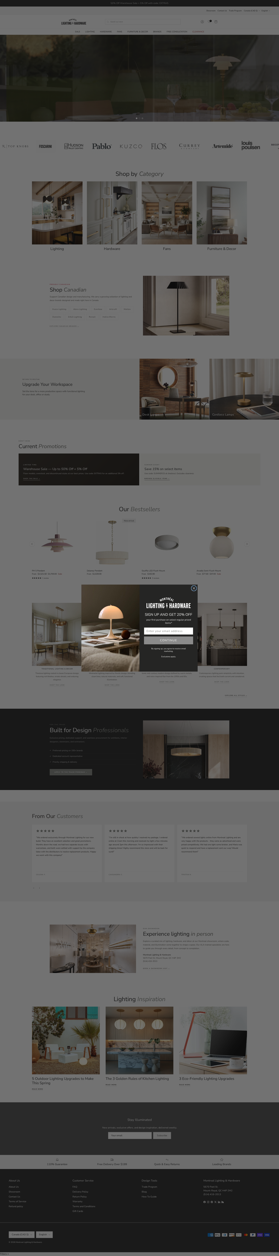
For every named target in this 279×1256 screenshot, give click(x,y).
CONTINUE (168, 640)
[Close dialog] (193, 588)
